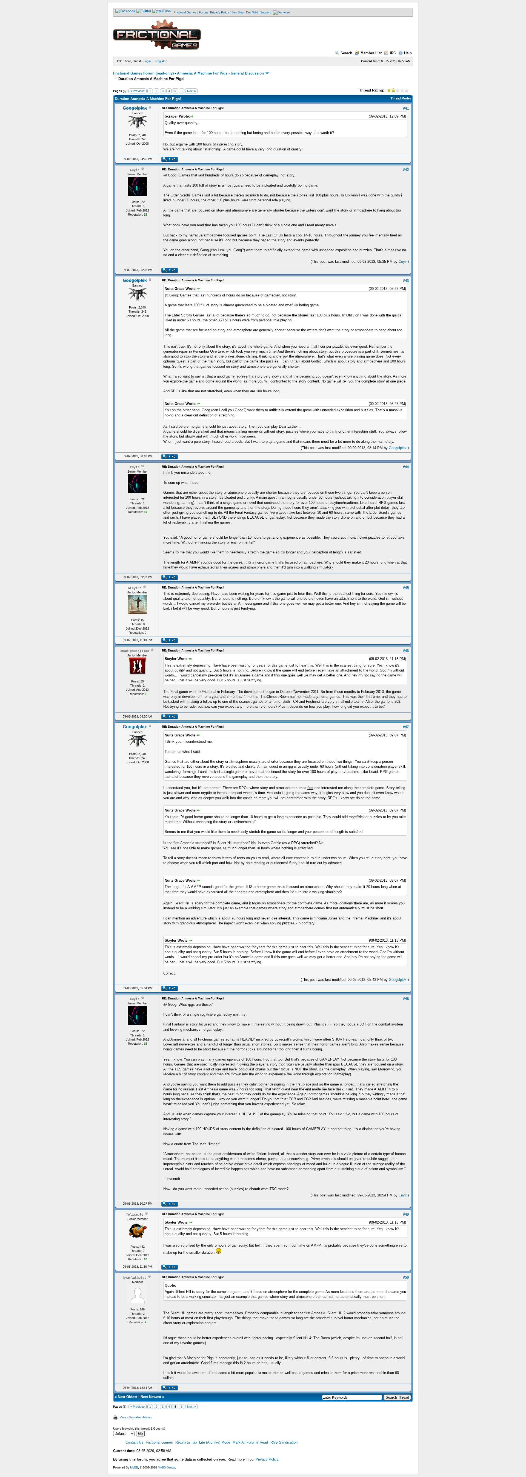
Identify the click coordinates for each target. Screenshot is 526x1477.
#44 (406, 467)
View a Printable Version (135, 1417)
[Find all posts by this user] (169, 160)
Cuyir (403, 261)
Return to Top (186, 1442)
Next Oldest (127, 1397)
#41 (406, 108)
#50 (406, 1277)
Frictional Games (185, 12)
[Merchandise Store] (281, 12)
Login (147, 61)
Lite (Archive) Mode (214, 1442)
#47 (406, 727)
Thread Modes (401, 98)
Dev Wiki (252, 12)
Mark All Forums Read (250, 1442)
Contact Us (134, 1442)
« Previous (137, 91)
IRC (393, 53)
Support (265, 12)
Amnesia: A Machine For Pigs (202, 73)
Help (408, 53)
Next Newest (151, 1397)
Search (346, 53)
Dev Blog (237, 12)
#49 (406, 1214)
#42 (406, 170)
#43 (406, 281)
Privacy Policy (219, 12)
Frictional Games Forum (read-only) (143, 73)
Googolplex (398, 448)
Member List (371, 53)
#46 (406, 651)
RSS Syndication (284, 1442)
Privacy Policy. (267, 1459)
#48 (406, 999)
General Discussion (247, 73)
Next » (191, 91)
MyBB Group (166, 1467)
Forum (203, 12)
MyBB (134, 1467)
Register (161, 61)
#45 (406, 588)
